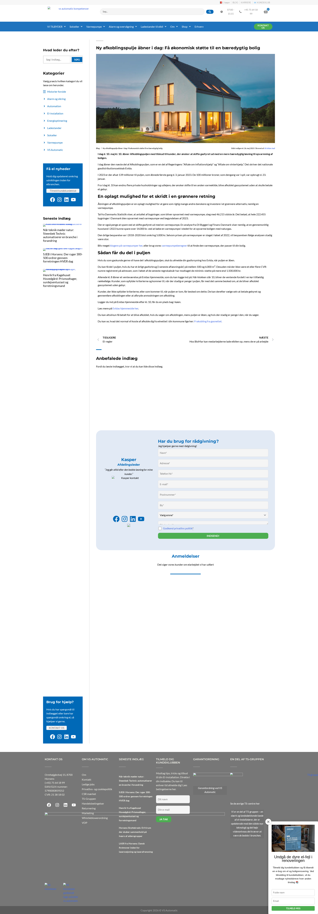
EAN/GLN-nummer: (56, 786)
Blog (98, 148)
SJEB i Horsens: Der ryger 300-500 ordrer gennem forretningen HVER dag (62, 257)
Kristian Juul (270, 148)
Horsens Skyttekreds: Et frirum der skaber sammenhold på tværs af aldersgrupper (135, 831)
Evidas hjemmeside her (125, 308)
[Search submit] (209, 12)
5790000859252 (54, 790)
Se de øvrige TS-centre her (245, 803)
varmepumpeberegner (174, 245)
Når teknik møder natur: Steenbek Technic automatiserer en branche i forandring (60, 235)
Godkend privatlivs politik (178, 528)
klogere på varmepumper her (126, 245)
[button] (57, 26)
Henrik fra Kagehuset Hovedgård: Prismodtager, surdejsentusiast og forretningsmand (60, 280)
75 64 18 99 (58, 782)
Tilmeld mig (293, 908)
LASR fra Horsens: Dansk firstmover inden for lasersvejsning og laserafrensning (136, 847)
